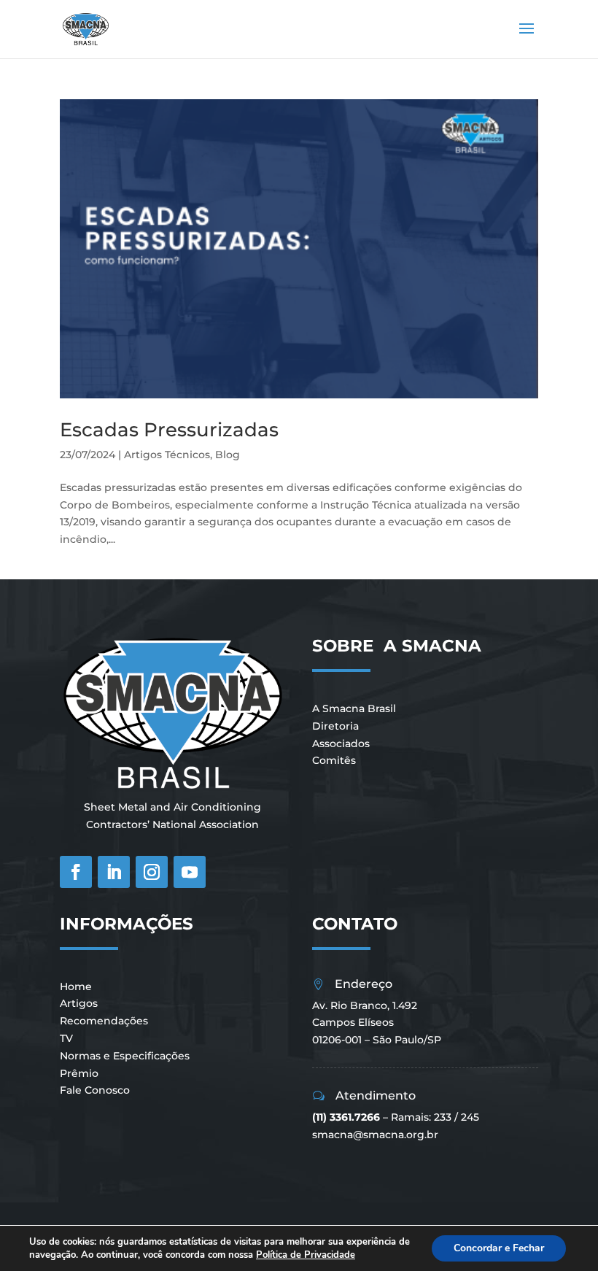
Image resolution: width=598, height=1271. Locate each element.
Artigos (79, 1003)
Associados (341, 743)
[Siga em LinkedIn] (114, 872)
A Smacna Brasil (354, 708)
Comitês (334, 760)
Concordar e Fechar (499, 1248)
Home (76, 986)
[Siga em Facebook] (76, 872)
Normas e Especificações (125, 1055)
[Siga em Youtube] (190, 872)
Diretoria (335, 726)
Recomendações (104, 1020)
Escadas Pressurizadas (169, 429)
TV (66, 1038)
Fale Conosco (95, 1090)
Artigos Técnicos (167, 454)
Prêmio (79, 1073)
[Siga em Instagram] (152, 872)
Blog (227, 454)
